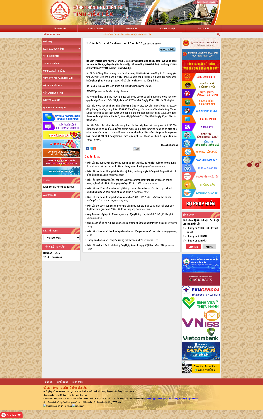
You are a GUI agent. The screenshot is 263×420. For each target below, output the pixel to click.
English (211, 1)
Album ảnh (49, 194)
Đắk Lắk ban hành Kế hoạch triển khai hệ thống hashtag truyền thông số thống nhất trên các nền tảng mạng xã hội (132, 173)
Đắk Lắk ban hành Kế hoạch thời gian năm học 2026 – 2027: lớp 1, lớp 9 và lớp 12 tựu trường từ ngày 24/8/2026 (129, 198)
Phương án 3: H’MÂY (197, 240)
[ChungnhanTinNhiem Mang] (57, 405)
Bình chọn (193, 246)
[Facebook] (88, 148)
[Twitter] (91, 148)
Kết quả (209, 246)
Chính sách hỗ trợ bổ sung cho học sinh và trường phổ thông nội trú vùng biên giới (132, 224)
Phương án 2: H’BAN (197, 236)
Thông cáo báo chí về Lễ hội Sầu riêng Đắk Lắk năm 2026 (122, 240)
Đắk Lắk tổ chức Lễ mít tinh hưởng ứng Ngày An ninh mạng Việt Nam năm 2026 (130, 246)
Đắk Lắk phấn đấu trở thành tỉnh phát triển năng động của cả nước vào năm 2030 (132, 233)
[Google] (94, 148)
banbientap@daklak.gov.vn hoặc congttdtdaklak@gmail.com (171, 398)
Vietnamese (202, 1)
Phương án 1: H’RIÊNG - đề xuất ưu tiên (202, 229)
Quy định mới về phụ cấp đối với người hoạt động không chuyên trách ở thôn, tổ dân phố (130, 216)
